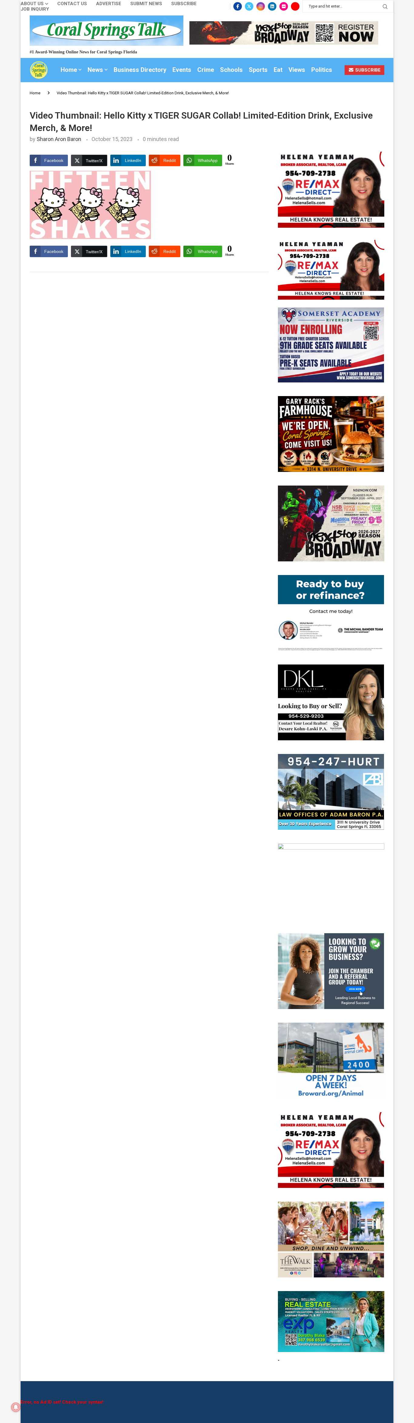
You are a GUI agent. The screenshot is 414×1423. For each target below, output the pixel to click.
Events (181, 69)
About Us (32, 4)
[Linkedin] (272, 6)
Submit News (146, 4)
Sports (258, 69)
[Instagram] (260, 6)
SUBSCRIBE (367, 70)
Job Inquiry (35, 9)
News (95, 69)
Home (69, 69)
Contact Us (72, 4)
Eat (278, 69)
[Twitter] (249, 6)
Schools (231, 69)
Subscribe (184, 4)
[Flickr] (283, 6)
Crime (205, 69)
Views (297, 69)
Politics (321, 69)
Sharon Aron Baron (59, 139)
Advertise (108, 4)
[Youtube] (295, 6)
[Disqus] (149, 362)
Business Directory (140, 69)
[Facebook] (237, 6)
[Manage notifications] (16, 1407)
